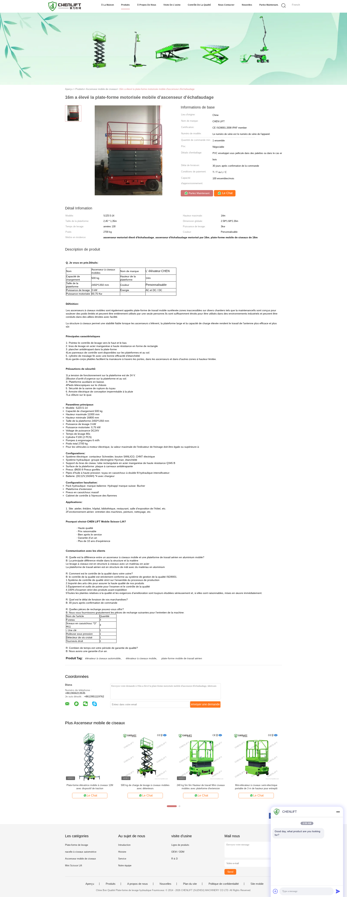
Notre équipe (124, 865)
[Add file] (275, 891)
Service (122, 858)
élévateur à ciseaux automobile (103, 658)
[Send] (338, 891)
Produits (125, 5)
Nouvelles (247, 5)
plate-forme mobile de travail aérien (181, 658)
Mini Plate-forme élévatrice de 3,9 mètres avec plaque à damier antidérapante (200, 787)
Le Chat (227, 193)
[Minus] (338, 812)
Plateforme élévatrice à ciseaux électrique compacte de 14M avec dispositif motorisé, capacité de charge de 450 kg (145, 787)
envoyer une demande (205, 704)
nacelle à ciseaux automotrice (80, 851)
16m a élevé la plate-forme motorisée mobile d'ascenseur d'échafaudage (156, 89)
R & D (174, 858)
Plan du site (190, 884)
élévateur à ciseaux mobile (141, 658)
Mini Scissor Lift (73, 865)
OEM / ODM (177, 851)
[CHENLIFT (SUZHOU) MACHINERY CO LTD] (64, 6)
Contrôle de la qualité (199, 5)
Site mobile (257, 884)
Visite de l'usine (172, 5)
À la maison (107, 5)
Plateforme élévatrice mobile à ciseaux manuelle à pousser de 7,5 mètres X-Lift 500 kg (90, 787)
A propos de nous (137, 884)
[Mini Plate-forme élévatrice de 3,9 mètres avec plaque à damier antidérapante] (200, 756)
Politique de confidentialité (224, 884)
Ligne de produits (180, 845)
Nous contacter (226, 5)
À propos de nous (146, 5)
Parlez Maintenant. (268, 5)
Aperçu (89, 884)
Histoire (122, 851)
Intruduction (124, 845)
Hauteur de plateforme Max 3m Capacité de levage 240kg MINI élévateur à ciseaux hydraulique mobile (256, 787)
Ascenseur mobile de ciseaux (80, 858)
